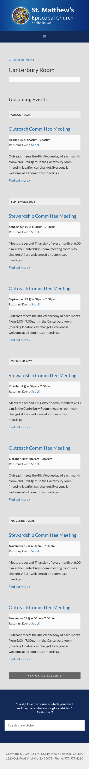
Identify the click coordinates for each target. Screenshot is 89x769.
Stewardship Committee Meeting (42, 216)
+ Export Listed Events (44, 675)
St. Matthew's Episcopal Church (45, 14)
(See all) (35, 145)
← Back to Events (21, 60)
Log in (35, 753)
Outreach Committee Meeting (39, 129)
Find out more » (20, 180)
